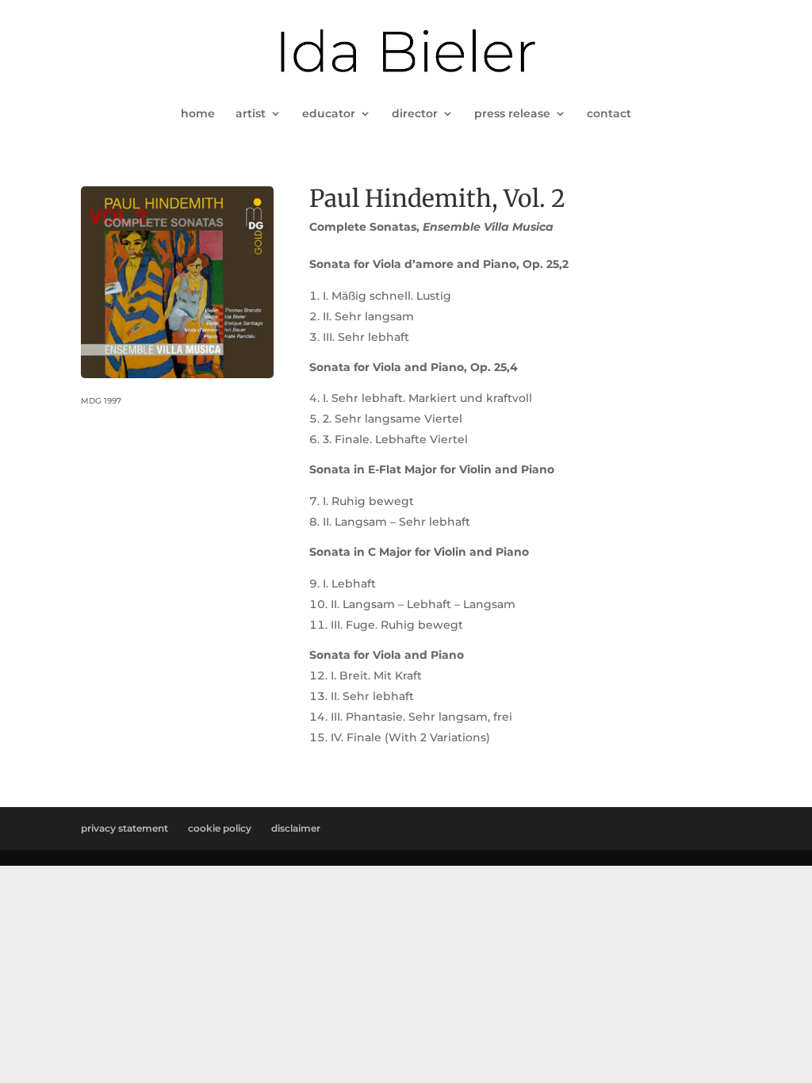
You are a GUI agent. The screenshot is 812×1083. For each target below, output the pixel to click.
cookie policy (219, 828)
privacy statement (124, 828)
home (198, 114)
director (415, 114)
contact (609, 114)
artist (251, 114)
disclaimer (295, 828)
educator (328, 114)
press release (512, 114)
